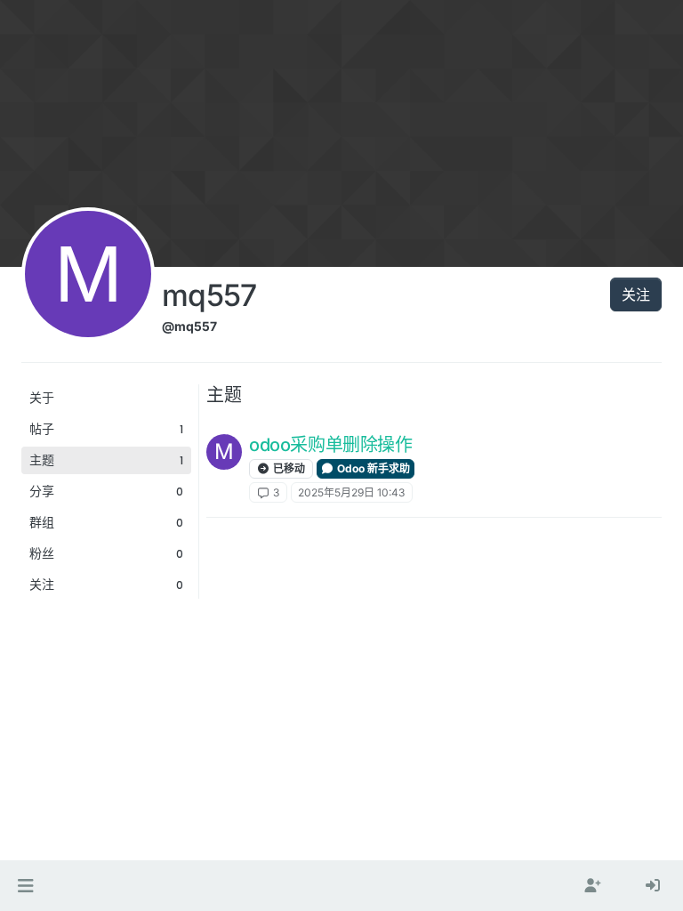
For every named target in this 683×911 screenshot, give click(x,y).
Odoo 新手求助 (372, 468)
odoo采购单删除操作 (331, 445)
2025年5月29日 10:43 (351, 492)
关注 (636, 294)
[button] (25, 886)
